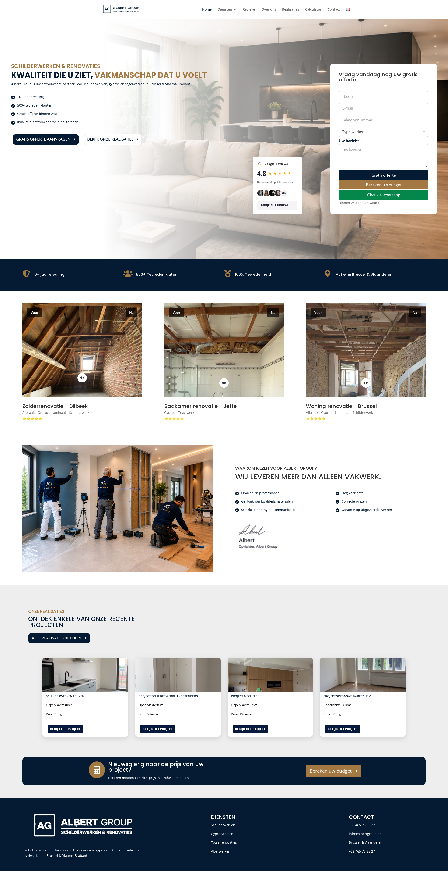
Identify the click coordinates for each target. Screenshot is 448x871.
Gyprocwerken (222, 834)
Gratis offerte (383, 175)
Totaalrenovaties (224, 842)
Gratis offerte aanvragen (43, 139)
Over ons (269, 9)
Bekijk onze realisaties (110, 139)
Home (207, 9)
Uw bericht (349, 141)
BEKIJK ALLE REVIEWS (277, 205)
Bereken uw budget (384, 184)
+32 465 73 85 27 (362, 825)
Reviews (249, 9)
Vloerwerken (220, 851)
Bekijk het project (65, 729)
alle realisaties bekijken (56, 638)
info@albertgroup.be (365, 834)
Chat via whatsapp (383, 194)
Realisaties (290, 9)
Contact (334, 9)
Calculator (313, 9)
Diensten (225, 9)
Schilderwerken (223, 825)
